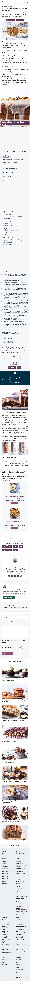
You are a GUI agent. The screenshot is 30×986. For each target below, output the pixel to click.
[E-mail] (9, 550)
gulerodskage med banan (21, 428)
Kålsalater (5, 878)
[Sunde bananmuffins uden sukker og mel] (15, 773)
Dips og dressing (20, 881)
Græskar (5, 538)
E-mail (5, 617)
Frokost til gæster (6, 922)
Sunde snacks (19, 870)
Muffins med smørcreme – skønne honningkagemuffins (12, 679)
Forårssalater (19, 941)
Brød (4, 858)
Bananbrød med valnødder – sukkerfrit (13, 841)
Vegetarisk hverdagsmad (21, 913)
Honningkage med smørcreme (11, 822)
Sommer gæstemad (21, 951)
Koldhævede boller (7, 874)
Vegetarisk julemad (6, 949)
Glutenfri (18, 903)
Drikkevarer (5, 865)
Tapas (4, 946)
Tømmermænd (6, 947)
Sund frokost (19, 871)
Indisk (18, 964)
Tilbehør (18, 894)
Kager (11, 6)
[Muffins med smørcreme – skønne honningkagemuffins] (15, 670)
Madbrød (4, 881)
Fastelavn (4, 921)
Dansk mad (19, 959)
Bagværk (5, 853)
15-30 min (5, 959)
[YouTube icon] (21, 576)
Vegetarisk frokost (20, 873)
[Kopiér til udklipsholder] (15, 550)
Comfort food (5, 859)
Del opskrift (20, 19)
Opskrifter (7, 6)
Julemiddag (5, 936)
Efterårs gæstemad (21, 926)
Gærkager (5, 868)
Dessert (18, 879)
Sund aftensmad (20, 868)
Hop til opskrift (11, 19)
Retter (17, 878)
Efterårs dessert (20, 922)
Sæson (17, 917)
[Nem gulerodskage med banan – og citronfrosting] (15, 792)
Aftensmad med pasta (21, 855)
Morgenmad (19, 863)
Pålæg (18, 886)
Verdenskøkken (19, 954)
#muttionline (25, 381)
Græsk (18, 962)
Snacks (18, 866)
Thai (18, 974)
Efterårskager (19, 927)
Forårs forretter (20, 936)
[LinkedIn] (21, 546)
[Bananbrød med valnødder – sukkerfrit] (15, 832)
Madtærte (5, 883)
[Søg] (24, 2)
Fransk (18, 960)
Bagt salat (4, 851)
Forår (18, 931)
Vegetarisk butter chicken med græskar (15, 521)
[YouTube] (18, 845)
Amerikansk (19, 955)
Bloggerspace (17, 983)
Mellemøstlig (19, 969)
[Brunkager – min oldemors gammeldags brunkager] (15, 691)
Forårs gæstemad (20, 939)
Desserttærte (5, 863)
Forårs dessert (19, 934)
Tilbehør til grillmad (21, 898)
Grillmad (4, 926)
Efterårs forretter (20, 924)
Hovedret (19, 884)
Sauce (18, 891)
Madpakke (19, 861)
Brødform (4, 176)
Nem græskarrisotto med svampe (15, 496)
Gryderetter (5, 866)
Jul (3, 932)
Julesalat (5, 937)
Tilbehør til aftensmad (21, 896)
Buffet (4, 919)
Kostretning (18, 901)
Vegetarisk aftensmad (22, 909)
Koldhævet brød (6, 876)
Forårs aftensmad (20, 932)
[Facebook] (4, 546)
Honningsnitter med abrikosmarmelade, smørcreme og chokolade (13, 740)
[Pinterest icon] (18, 576)
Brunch (18, 856)
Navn (4, 613)
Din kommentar (7, 627)
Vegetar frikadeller (20, 906)
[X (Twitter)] (9, 546)
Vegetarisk (19, 908)
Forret (18, 883)
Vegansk (18, 904)
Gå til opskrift (15, 502)
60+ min (5, 964)
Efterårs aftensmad (21, 921)
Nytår (4, 941)
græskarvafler (21, 463)
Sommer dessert (20, 946)
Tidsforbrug (4, 955)
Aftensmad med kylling (21, 853)
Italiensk (18, 965)
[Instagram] (13, 845)
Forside (3, 6)
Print (20, 367)
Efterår (18, 919)
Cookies (4, 861)
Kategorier (4, 849)
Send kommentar (7, 653)
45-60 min (5, 962)
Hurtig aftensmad (20, 859)
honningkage (10, 430)
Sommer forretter (20, 947)
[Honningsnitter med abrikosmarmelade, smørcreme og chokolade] (15, 731)
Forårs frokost (20, 937)
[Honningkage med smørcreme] (15, 813)
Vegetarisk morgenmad (22, 874)
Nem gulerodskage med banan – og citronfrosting (12, 801)
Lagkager (4, 879)
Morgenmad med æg (21, 865)
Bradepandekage (6, 856)
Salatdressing (19, 888)
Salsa (18, 889)
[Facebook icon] (9, 576)
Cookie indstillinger (20, 979)
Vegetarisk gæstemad (22, 911)
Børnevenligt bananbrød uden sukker (13, 720)
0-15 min (4, 957)
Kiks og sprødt (5, 873)
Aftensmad (19, 851)
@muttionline (17, 381)
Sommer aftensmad (21, 944)
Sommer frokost (20, 949)
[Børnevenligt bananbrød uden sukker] (15, 712)
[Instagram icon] (15, 576)
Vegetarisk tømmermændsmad (7, 951)
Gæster (4, 929)
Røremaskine (5, 175)
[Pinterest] (15, 546)
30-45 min (5, 960)
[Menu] (27, 2)
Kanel (12, 538)
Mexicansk (19, 970)
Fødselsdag (5, 924)
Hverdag (5, 931)
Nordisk (18, 972)
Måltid (17, 849)
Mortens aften (6, 939)
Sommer (18, 942)
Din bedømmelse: (6, 622)
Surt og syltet (19, 893)
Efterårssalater (20, 929)
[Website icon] (12, 576)
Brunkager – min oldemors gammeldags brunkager (13, 700)
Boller (4, 855)
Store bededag (5, 944)
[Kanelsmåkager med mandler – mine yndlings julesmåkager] (15, 752)
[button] (2, 156)
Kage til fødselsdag (7, 871)
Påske (4, 942)
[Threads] (4, 550)
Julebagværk (5, 934)
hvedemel (9, 216)
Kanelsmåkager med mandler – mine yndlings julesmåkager (12, 761)
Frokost (18, 858)
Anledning (4, 917)
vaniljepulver (9, 225)
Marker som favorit (9, 597)
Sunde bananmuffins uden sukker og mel (14, 781)
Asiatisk (18, 957)
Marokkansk (19, 967)
